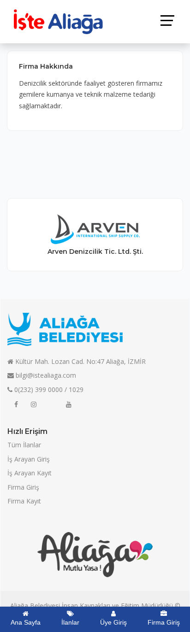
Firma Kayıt (24, 501)
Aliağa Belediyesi (35, 605)
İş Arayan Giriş (28, 459)
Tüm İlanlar (24, 444)
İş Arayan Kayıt (29, 472)
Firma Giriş (23, 487)
